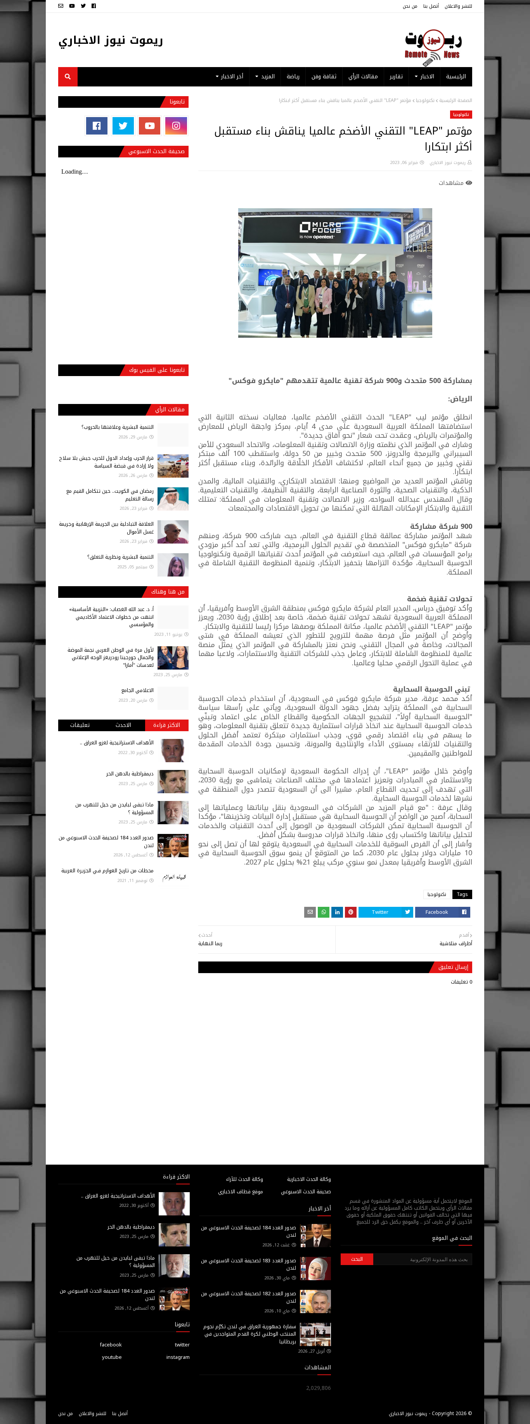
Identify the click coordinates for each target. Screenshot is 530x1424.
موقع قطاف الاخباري (240, 1191)
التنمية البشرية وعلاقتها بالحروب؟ (117, 427)
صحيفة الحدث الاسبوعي (306, 1191)
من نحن (410, 6)
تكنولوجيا (425, 100)
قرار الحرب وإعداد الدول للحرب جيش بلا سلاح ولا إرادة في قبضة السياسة (106, 462)
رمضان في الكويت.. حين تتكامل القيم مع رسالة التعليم (110, 495)
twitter (182, 1345)
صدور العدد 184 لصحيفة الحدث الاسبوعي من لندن (106, 841)
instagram (178, 1357)
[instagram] (176, 126)
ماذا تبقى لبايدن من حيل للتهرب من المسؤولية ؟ (114, 808)
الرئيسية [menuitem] (456, 76)
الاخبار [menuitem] (427, 76)
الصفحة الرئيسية (455, 100)
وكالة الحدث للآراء (244, 1179)
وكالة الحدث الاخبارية (309, 1179)
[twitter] (83, 6)
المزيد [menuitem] (268, 76)
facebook (111, 1345)
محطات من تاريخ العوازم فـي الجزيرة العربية (107, 870)
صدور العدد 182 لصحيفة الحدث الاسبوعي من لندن (248, 1297)
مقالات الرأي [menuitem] (363, 76)
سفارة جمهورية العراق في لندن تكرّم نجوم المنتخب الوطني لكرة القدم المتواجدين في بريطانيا (249, 1334)
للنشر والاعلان (458, 6)
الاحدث (123, 725)
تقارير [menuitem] (396, 76)
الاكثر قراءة (166, 725)
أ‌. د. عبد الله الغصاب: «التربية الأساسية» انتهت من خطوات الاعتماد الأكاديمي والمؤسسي (111, 616)
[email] (61, 6)
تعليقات (80, 725)
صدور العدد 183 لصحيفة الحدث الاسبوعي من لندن (248, 1264)
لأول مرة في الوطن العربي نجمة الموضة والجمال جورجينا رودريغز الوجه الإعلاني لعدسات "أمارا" (111, 657)
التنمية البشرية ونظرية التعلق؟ (120, 557)
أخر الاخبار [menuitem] (232, 76)
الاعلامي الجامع (137, 690)
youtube (112, 1357)
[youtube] (72, 6)
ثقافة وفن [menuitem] (324, 76)
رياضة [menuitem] (293, 76)
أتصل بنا (431, 6)
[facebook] (94, 6)
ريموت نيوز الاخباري (110, 40)
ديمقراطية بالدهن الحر (130, 773)
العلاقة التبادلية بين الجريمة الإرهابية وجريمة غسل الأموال (106, 528)
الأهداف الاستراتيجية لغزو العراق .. (117, 742)
